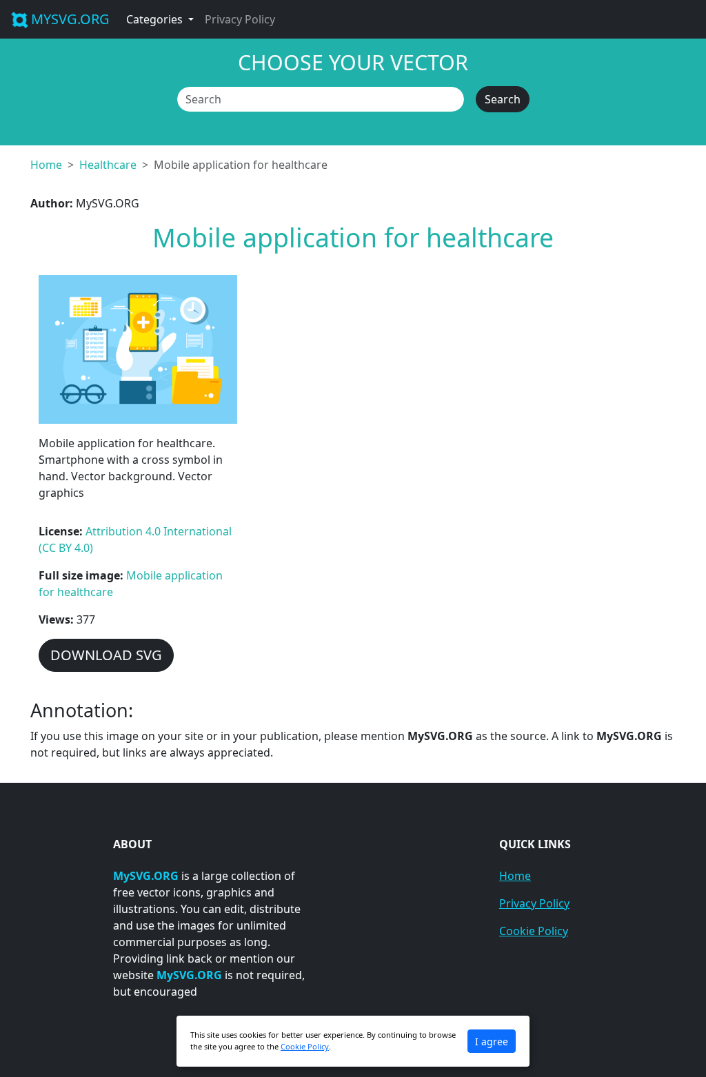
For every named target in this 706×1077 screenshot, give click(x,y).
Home (46, 164)
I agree (491, 1041)
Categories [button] (155, 19)
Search (503, 99)
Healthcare (108, 164)
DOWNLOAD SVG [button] (106, 655)
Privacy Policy (240, 19)
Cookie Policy (533, 930)
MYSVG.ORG (70, 19)
